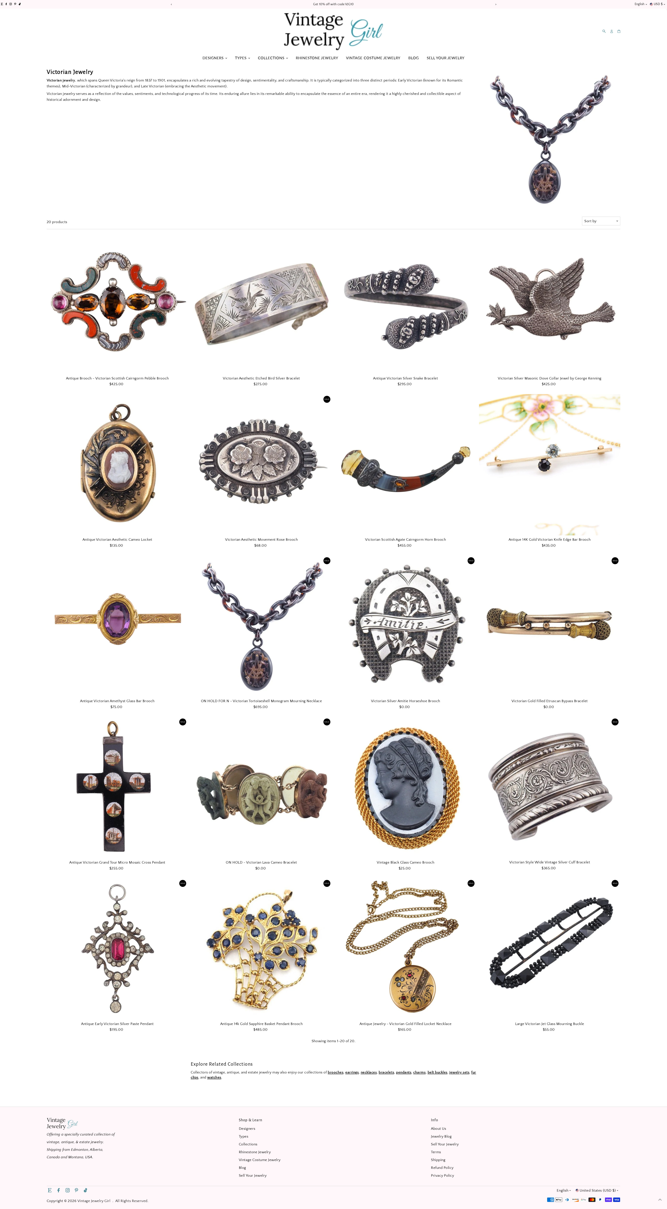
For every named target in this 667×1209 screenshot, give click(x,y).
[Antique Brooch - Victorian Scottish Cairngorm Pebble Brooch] (117, 303)
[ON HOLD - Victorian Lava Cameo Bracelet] (261, 787)
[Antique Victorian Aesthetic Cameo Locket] (117, 465)
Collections (272, 58)
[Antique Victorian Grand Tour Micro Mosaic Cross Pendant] (117, 787)
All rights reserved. (132, 1201)
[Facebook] (6, 4)
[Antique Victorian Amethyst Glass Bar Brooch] (117, 626)
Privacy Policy (442, 1176)
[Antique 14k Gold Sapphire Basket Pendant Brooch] (261, 949)
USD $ (658, 4)
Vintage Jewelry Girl (93, 1201)
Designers (214, 58)
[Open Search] (604, 31)
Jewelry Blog (441, 1136)
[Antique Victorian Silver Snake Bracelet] (405, 303)
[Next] (496, 4)
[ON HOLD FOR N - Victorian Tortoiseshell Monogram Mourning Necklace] (261, 626)
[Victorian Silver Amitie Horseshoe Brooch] (405, 626)
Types (241, 58)
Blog (413, 58)
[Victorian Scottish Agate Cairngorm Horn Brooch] (405, 465)
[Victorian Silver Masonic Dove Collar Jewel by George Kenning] (549, 303)
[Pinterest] (15, 4)
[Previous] (171, 4)
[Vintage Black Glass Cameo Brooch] (405, 787)
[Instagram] (11, 4)
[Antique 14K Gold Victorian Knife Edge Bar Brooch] (549, 465)
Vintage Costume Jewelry (373, 58)
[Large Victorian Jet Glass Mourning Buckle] (549, 949)
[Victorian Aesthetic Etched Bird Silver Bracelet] (261, 303)
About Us (438, 1129)
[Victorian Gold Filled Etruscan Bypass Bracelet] (549, 626)
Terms (436, 1152)
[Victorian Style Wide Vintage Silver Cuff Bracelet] (549, 787)
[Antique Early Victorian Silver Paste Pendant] (117, 949)
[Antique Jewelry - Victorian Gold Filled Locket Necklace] (405, 949)
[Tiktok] (20, 4)
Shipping (438, 1160)
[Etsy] (2, 4)
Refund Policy (442, 1168)
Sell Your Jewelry (446, 58)
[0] (618, 31)
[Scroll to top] (660, 1199)
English (640, 4)
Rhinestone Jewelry (317, 58)
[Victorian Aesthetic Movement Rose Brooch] (261, 465)
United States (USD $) (598, 1190)
